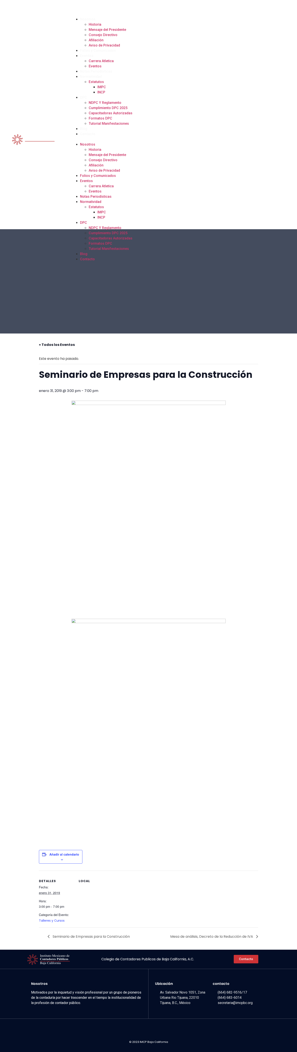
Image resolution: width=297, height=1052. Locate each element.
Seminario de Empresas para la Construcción (91, 936)
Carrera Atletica (101, 61)
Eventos (86, 56)
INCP (101, 92)
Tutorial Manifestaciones (109, 123)
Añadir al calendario (64, 854)
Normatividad (91, 77)
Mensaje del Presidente (107, 30)
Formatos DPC (100, 118)
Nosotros (87, 19)
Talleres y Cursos (52, 920)
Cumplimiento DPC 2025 (108, 108)
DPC (83, 97)
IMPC (101, 87)
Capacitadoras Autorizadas (110, 113)
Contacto (87, 134)
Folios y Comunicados (98, 50)
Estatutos (96, 82)
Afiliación (96, 40)
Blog (83, 129)
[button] (178, 139)
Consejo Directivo (103, 35)
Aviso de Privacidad (104, 45)
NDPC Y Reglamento (105, 103)
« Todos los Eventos (57, 344)
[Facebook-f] (266, 8)
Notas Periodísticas (96, 71)
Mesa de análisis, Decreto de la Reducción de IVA (212, 936)
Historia (95, 24)
